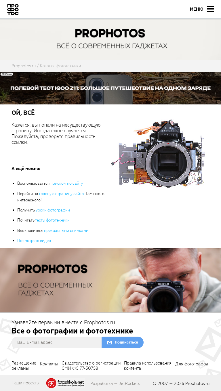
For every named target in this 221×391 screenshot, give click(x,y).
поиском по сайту (66, 183)
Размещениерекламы (24, 366)
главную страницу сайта (61, 194)
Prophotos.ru (197, 383)
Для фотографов (191, 364)
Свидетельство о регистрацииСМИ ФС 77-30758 (91, 366)
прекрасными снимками (66, 230)
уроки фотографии (53, 210)
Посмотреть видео (34, 240)
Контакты (49, 364)
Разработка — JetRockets (115, 383)
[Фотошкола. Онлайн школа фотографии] (65, 383)
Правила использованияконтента (148, 366)
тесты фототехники (52, 220)
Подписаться (126, 342)
